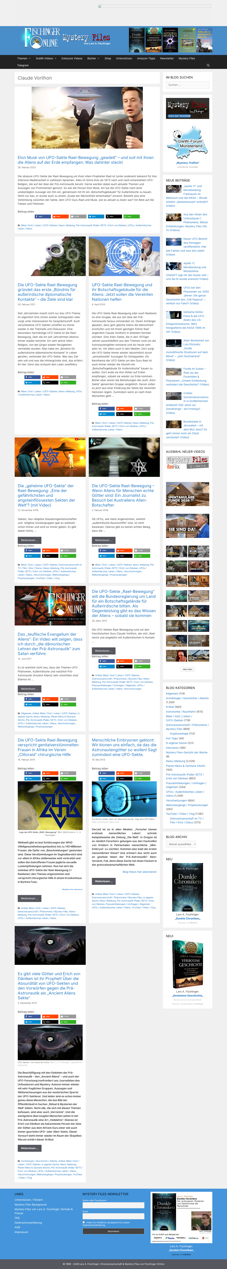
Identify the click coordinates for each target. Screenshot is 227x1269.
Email (85, 1211)
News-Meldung (67, 225)
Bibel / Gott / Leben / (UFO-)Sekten (39, 225)
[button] (43, 216)
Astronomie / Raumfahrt (181, 711)
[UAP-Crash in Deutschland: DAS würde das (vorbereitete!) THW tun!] (198, 656)
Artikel (35, 713)
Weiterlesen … (29, 540)
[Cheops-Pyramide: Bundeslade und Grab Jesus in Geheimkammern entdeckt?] (198, 596)
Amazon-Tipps (146, 58)
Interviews (172, 747)
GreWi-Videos (44, 58)
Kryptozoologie (179, 733)
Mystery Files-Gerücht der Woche (187, 752)
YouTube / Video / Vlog (48, 578)
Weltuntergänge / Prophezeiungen (109, 574)
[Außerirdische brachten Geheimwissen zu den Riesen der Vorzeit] (176, 611)
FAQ (17, 1217)
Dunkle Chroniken (187, 918)
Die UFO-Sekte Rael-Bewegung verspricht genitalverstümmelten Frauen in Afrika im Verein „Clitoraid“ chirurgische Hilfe (48, 747)
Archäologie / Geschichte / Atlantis (39, 1161)
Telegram (23, 65)
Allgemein (26, 713)
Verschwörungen (42, 574)
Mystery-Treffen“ (188, 162)
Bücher (91, 58)
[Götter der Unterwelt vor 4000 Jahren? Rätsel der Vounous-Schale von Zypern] (198, 566)
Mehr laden (187, 669)
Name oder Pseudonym (94, 1200)
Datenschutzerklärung (28, 1222)
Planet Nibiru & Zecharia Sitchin (34, 1167)
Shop (108, 58)
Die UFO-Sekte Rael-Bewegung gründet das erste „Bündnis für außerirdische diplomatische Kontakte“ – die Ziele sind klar (47, 292)
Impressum (21, 1232)
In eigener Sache (50, 1164)
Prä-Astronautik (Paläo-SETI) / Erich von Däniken (101, 225)
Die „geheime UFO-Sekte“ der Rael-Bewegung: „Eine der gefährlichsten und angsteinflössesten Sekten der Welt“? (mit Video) (46, 495)
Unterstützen (124, 58)
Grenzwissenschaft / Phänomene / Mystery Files (117, 678)
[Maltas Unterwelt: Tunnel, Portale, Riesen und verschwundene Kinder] (198, 581)
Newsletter (167, 58)
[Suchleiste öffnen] (208, 65)
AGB (17, 1227)
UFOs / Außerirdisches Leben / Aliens (37, 723)
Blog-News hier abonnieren (72, 889)
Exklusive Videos (72, 58)
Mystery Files (187, 58)
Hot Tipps (172, 738)
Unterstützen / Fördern (29, 1199)
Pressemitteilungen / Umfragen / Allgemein (114, 685)
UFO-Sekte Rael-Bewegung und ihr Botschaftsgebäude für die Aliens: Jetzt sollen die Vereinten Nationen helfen (122, 292)
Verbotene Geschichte (187, 995)
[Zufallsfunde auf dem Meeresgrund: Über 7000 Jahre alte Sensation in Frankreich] (176, 596)
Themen (22, 58)
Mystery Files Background (31, 1204)
